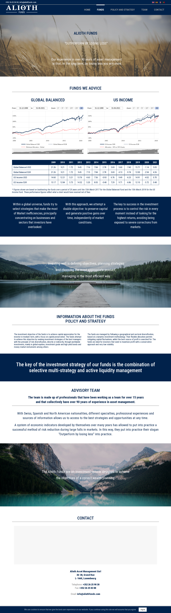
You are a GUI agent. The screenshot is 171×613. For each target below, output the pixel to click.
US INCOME (123, 99)
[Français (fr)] (160, 2)
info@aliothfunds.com (28, 2)
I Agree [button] (142, 610)
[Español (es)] (157, 2)
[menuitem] (47, 151)
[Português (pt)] (163, 2)
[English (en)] (153, 2)
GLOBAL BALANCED (48, 99)
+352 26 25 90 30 (11, 2)
